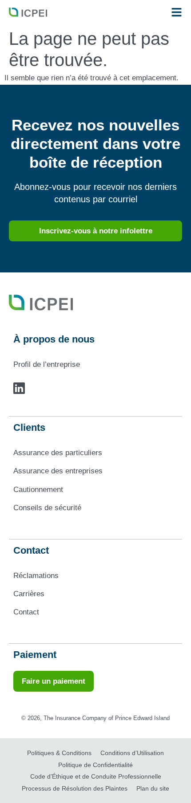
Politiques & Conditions (59, 752)
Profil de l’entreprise (46, 364)
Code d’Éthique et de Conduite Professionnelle (95, 776)
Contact (26, 612)
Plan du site (152, 788)
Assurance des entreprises (58, 471)
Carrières (28, 594)
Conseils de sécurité (47, 508)
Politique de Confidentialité (95, 764)
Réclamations (36, 575)
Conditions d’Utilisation (132, 752)
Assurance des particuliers (57, 453)
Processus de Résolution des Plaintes (74, 788)
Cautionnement (38, 489)
